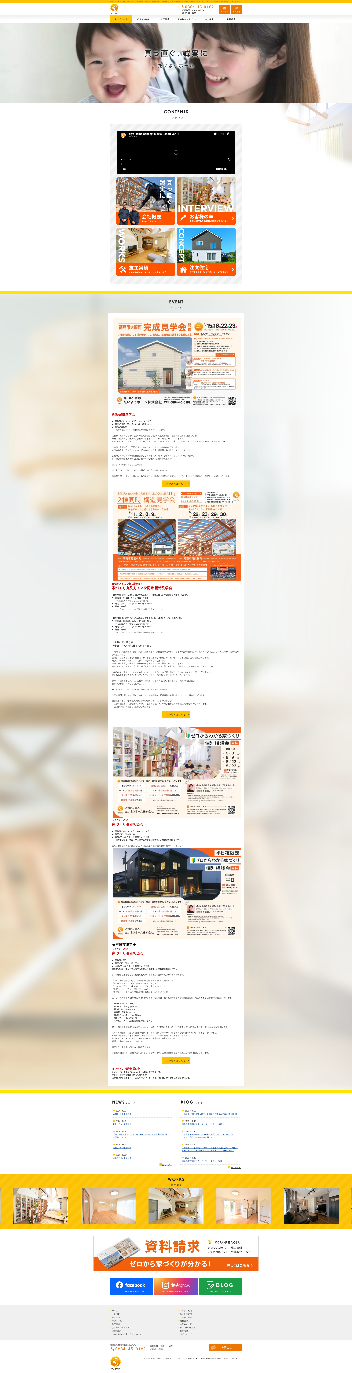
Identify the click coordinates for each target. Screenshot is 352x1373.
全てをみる (166, 1164)
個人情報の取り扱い (188, 1327)
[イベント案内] (143, 19)
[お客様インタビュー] (187, 19)
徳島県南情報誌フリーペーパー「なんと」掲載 (202, 1124)
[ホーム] (121, 19)
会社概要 (116, 1314)
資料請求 (184, 1321)
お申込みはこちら (176, 484)
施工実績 (116, 1324)
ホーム (115, 1311)
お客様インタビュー (120, 1327)
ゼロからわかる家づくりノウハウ (126, 1334)
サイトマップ (186, 1334)
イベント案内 (186, 1311)
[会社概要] (231, 19)
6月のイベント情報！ (122, 1148)
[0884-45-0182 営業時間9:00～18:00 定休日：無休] (198, 9)
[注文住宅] (209, 19)
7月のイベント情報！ (122, 1124)
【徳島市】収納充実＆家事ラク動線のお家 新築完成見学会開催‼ (209, 1114)
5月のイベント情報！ (122, 1158)
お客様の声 (117, 1331)
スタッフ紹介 (186, 1317)
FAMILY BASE (186, 1314)
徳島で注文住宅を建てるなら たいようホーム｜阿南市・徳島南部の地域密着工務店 (196, 1359)
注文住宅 (116, 1317)
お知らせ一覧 (186, 1324)
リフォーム (117, 1321)
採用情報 (184, 1331)
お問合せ (224, 9)
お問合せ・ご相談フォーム (225, 1347)
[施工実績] (165, 19)
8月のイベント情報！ (122, 1114)
